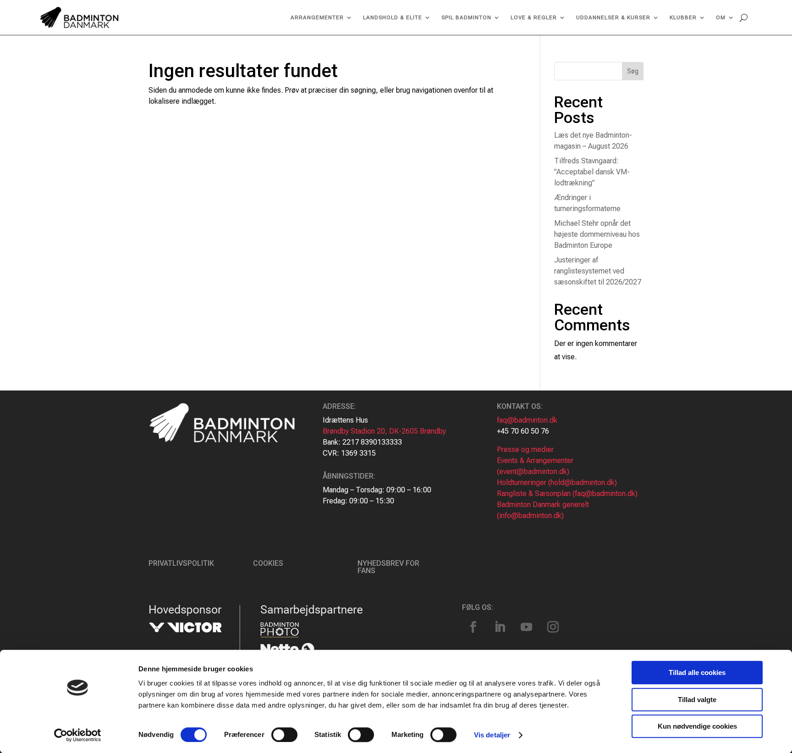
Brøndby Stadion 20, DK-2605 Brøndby (384, 431)
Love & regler (534, 17)
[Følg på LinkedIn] (500, 627)
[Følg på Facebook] (473, 627)
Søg (632, 71)
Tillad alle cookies (697, 672)
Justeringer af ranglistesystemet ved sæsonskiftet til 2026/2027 (597, 271)
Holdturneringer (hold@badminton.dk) (557, 482)
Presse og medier (525, 449)
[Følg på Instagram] (553, 627)
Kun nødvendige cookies (697, 726)
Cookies (268, 563)
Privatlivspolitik (181, 563)
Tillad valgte (697, 699)
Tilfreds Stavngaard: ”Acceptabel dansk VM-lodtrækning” (592, 171)
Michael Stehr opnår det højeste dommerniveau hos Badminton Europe (597, 234)
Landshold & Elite (392, 17)
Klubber (683, 17)
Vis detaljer (492, 735)
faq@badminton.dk (527, 420)
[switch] (284, 734)
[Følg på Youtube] (526, 627)
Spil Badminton (466, 17)
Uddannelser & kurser (613, 17)
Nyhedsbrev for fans (388, 567)
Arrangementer (317, 17)
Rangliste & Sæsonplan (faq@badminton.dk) (567, 493)
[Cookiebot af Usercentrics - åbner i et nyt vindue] (78, 735)
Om (721, 17)
